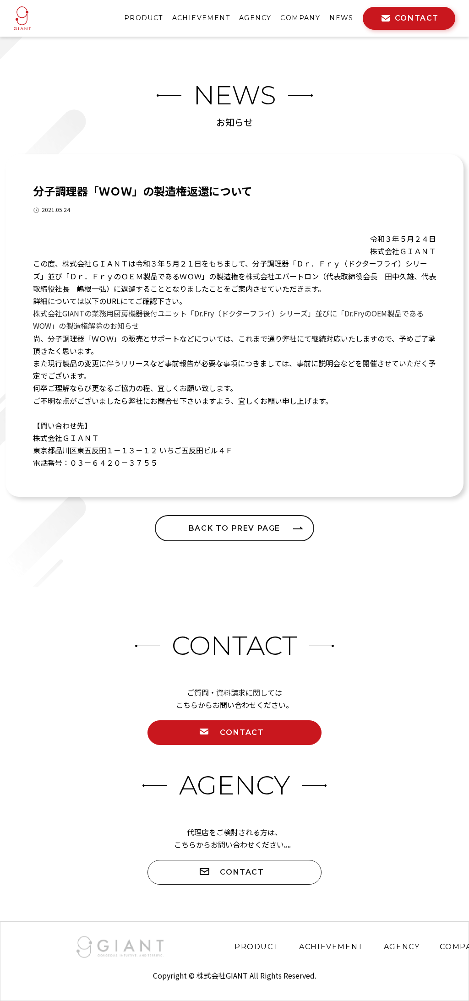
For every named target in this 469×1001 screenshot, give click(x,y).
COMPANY (300, 18)
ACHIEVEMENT (201, 18)
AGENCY (255, 18)
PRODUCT (143, 18)
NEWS (341, 18)
